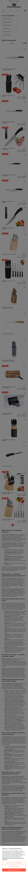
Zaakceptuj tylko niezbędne (14, 862)
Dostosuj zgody (14, 866)
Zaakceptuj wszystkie (14, 870)
